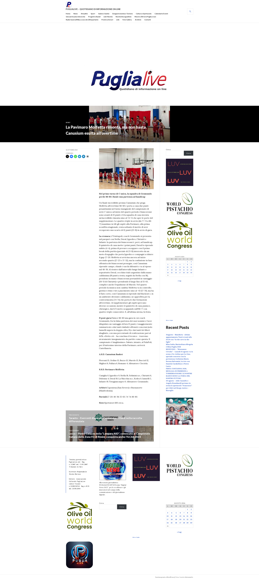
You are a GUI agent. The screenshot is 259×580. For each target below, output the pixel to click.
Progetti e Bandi (94, 17)
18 (171, 270)
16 (191, 267)
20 (180, 270)
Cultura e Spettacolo (143, 14)
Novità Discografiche (123, 17)
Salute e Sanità (103, 14)
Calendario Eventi (161, 14)
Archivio (138, 20)
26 (176, 273)
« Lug (179, 281)
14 (184, 267)
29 (187, 273)
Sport (93, 14)
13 (180, 267)
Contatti (147, 20)
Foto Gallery (127, 20)
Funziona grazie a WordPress (164, 577)
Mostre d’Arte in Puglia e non (145, 17)
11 (171, 267)
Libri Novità (108, 17)
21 (184, 270)
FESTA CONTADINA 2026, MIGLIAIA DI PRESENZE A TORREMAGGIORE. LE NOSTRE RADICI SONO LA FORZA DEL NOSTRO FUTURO (179, 373)
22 (187, 270)
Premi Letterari (107, 20)
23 (191, 270)
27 (180, 273)
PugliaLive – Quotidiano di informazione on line (93, 9)
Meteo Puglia (169, 320)
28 (184, 273)
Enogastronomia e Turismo (122, 14)
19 (176, 270)
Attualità (84, 14)
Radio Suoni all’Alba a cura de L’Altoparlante (82, 20)
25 (171, 273)
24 (168, 273)
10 (168, 267)
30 (191, 273)
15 (187, 267)
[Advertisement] (129, 43)
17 (167, 270)
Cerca (168, 149)
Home (68, 14)
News (75, 14)
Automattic (189, 577)
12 (176, 267)
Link (117, 20)
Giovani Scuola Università (75, 17)
